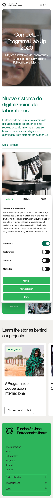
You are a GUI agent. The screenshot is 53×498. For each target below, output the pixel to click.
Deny (26, 297)
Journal (9, 465)
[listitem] (24, 379)
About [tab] (43, 199)
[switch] (46, 252)
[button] (49, 4)
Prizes (9, 451)
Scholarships (12, 456)
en (44, 4)
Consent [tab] (9, 199)
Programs (10, 460)
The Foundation (13, 447)
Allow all (26, 281)
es (41, 4)
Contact (9, 469)
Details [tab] (26, 199)
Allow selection (26, 289)
